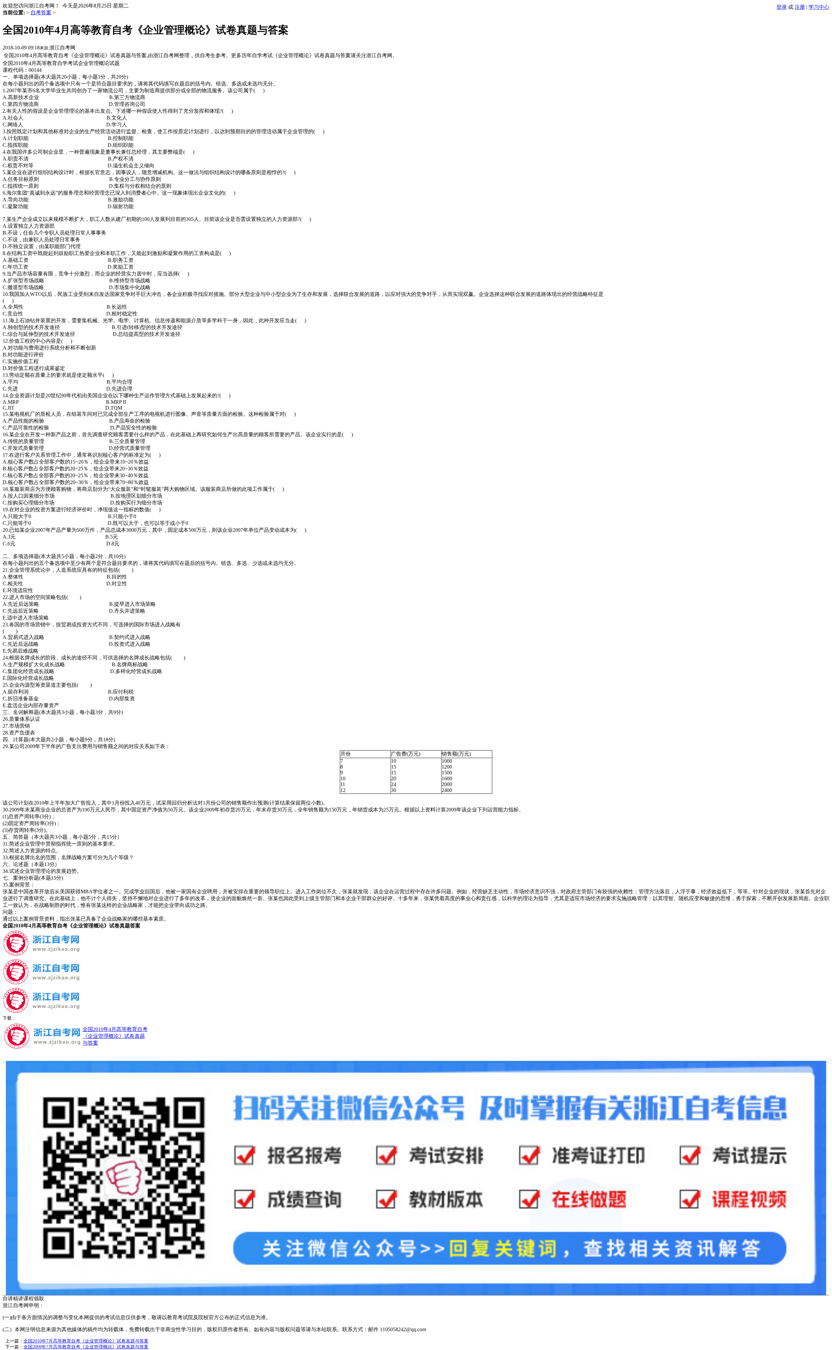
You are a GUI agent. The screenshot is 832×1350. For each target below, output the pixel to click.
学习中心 (819, 7)
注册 (800, 7)
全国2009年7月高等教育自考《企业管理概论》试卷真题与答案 (86, 1346)
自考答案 (41, 12)
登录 (781, 7)
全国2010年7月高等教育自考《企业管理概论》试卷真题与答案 (86, 1341)
